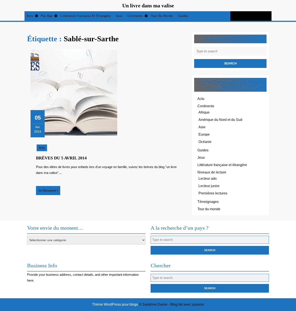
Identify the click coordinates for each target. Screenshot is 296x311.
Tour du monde (162, 16)
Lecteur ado (207, 178)
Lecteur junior (209, 186)
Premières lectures (212, 193)
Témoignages (208, 202)
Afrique (204, 112)
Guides (183, 16)
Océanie (204, 142)
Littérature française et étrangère (86, 16)
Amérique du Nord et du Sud (220, 120)
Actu (30, 16)
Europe (204, 134)
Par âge (47, 16)
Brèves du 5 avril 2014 (61, 158)
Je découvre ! (49, 191)
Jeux (119, 16)
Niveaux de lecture (211, 172)
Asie (201, 127)
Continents (135, 16)
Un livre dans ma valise (148, 5)
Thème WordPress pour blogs (115, 304)
